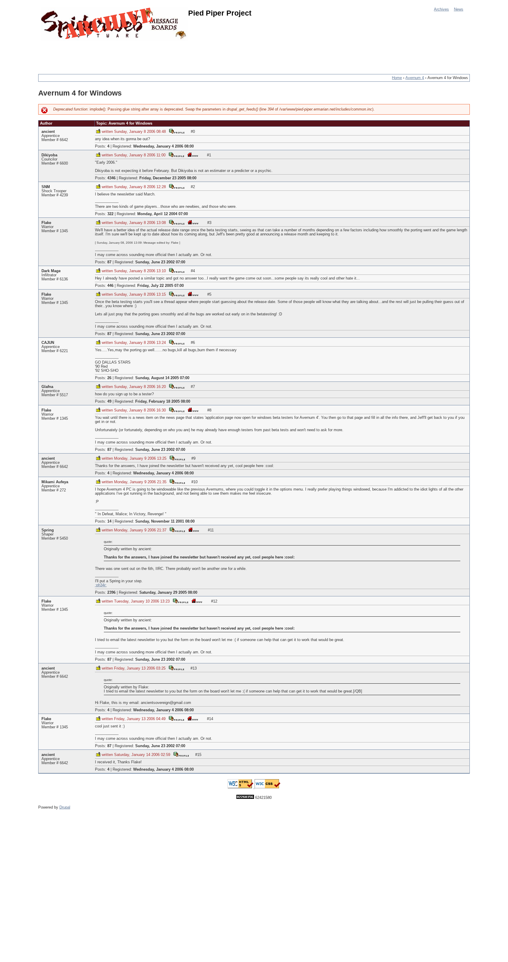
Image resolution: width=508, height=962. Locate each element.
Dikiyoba (49, 155)
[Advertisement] (145, 54)
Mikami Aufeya (54, 482)
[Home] (114, 24)
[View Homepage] (193, 154)
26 (109, 378)
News (458, 9)
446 (110, 286)
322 (110, 214)
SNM (45, 187)
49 (109, 401)
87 (109, 262)
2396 (111, 592)
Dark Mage (51, 271)
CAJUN (47, 343)
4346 (111, 178)
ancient (48, 132)
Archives (441, 9)
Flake (46, 223)
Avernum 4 (414, 78)
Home (397, 78)
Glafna (47, 387)
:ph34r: (101, 585)
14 (109, 521)
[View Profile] (176, 131)
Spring (47, 530)
